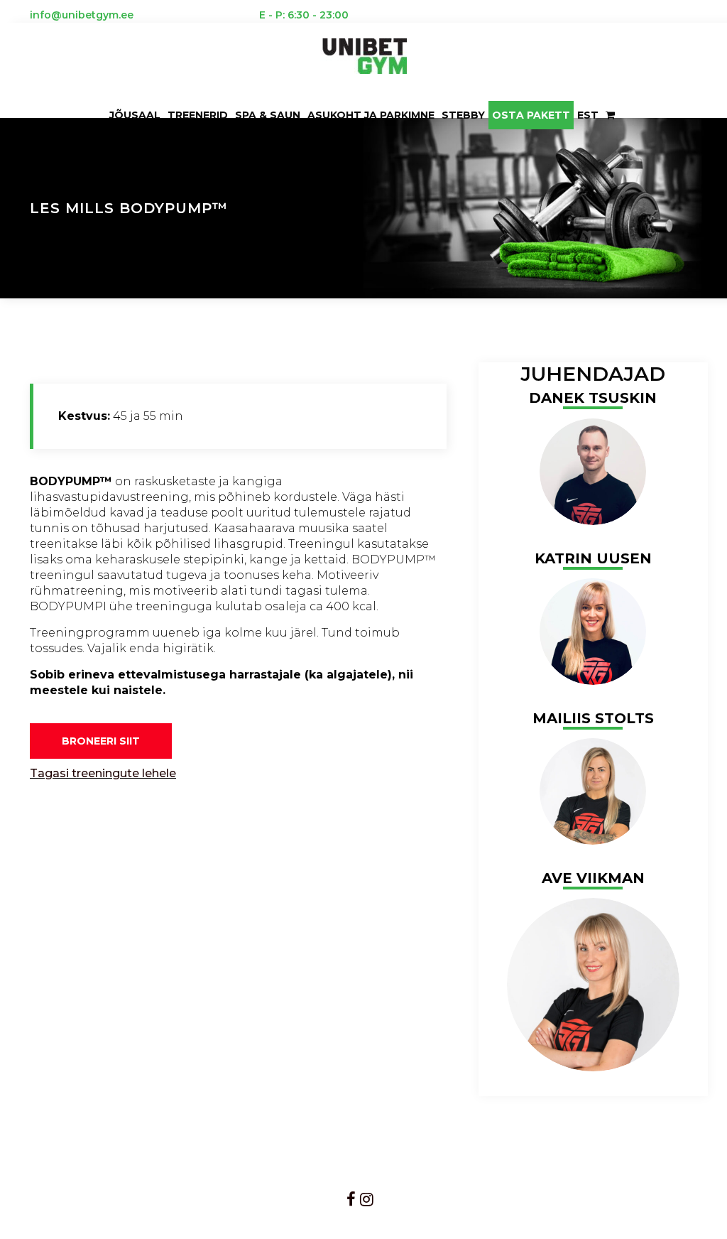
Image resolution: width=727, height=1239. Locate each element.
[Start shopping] (611, 115)
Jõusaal (134, 115)
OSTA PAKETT (531, 115)
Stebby (463, 115)
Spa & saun (267, 115)
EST (587, 115)
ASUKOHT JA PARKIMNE (370, 115)
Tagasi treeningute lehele (103, 773)
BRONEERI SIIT (101, 741)
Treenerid (198, 115)
